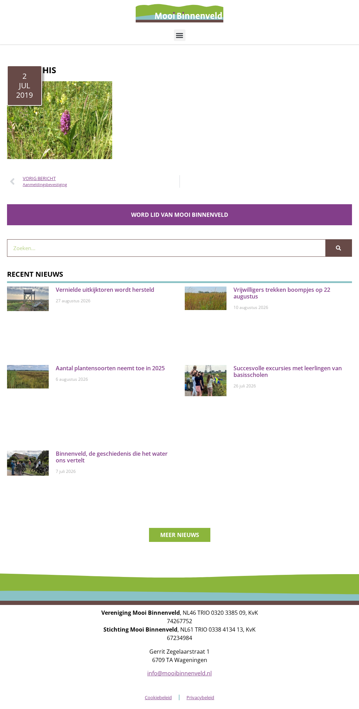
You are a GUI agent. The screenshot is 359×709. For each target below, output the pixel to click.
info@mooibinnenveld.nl (179, 673)
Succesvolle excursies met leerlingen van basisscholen (287, 371)
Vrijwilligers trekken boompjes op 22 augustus (281, 293)
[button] (179, 35)
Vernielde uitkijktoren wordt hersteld (105, 290)
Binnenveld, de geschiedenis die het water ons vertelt (112, 457)
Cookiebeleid (158, 697)
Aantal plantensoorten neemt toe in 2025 (110, 368)
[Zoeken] (338, 248)
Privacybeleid (200, 697)
